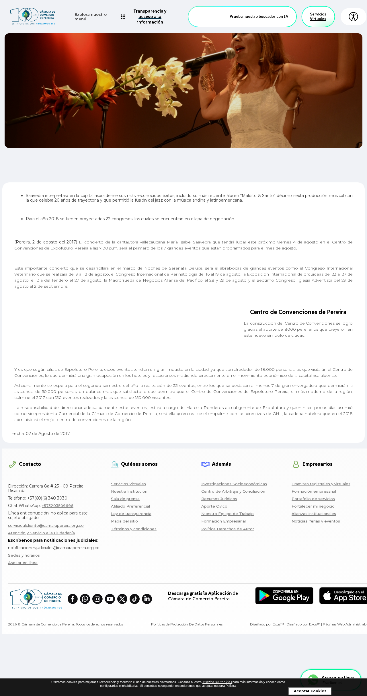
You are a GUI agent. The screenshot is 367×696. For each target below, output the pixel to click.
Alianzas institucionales (314, 513)
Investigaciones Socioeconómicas (234, 483)
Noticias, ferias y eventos (316, 521)
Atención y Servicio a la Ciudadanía (41, 533)
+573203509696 (57, 505)
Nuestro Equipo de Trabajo (227, 513)
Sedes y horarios (24, 555)
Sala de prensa (125, 498)
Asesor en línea (23, 562)
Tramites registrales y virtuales (321, 483)
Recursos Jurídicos (219, 498)
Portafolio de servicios (313, 498)
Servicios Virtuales (318, 16)
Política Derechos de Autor (227, 529)
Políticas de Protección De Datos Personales (186, 624)
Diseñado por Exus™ (267, 624)
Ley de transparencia (131, 513)
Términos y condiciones (134, 529)
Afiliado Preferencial (130, 506)
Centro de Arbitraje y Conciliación (233, 491)
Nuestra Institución (129, 491)
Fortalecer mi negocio (313, 506)
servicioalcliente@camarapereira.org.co (46, 525)
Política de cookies (217, 682)
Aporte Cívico (214, 506)
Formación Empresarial (223, 521)
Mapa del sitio (124, 521)
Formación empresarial (314, 491)
